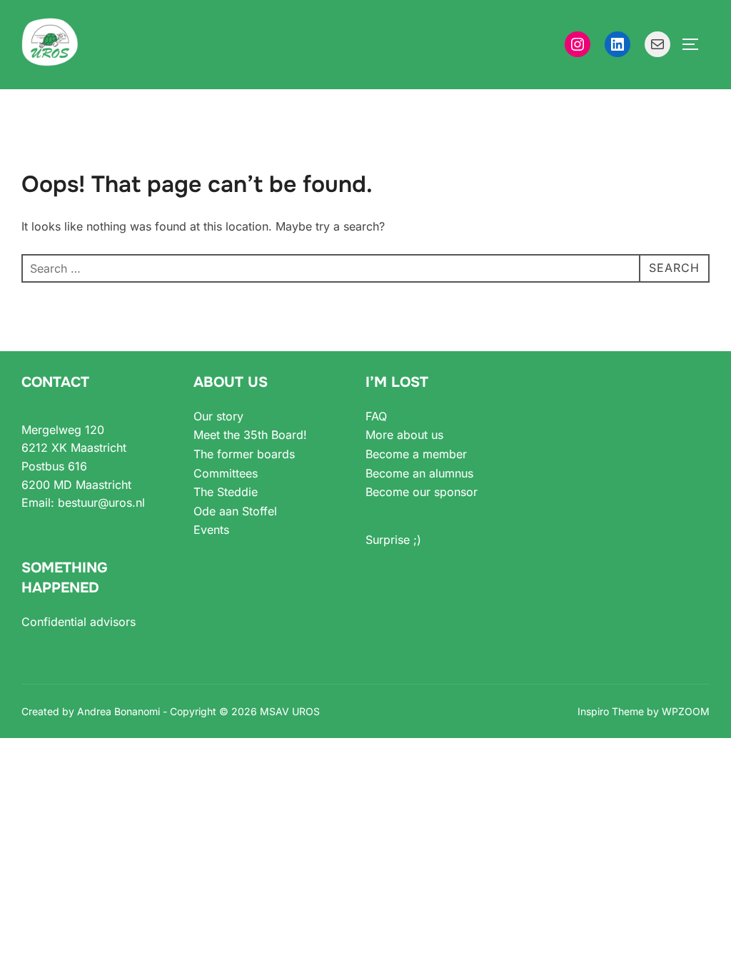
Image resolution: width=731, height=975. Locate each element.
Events (211, 529)
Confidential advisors (78, 622)
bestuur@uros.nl (101, 502)
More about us (404, 435)
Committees (225, 473)
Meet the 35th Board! (250, 435)
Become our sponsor (422, 492)
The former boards (244, 454)
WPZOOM (686, 711)
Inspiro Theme (611, 711)
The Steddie (225, 492)
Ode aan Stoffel (235, 511)
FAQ (376, 416)
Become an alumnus (419, 473)
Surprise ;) (393, 539)
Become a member (416, 454)
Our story (218, 416)
